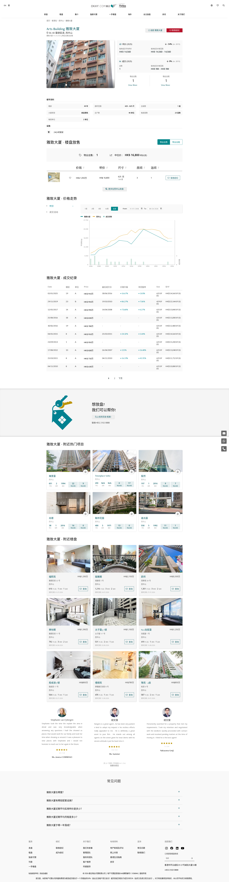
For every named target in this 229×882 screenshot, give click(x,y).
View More (132, 85)
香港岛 (54, 21)
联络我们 (141, 852)
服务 (30, 841)
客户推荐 (87, 862)
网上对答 (114, 852)
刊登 (30, 862)
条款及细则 (43, 873)
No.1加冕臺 (146, 629)
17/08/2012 (53, 350)
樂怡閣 (52, 629)
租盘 (30, 852)
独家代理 (32, 857)
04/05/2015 (53, 334)
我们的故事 (88, 848)
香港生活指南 (116, 857)
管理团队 (87, 852)
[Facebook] (172, 848)
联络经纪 (176, 30)
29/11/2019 (53, 301)
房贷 (112, 862)
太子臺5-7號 (101, 629)
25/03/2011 (53, 358)
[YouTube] (182, 848)
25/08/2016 (53, 317)
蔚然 (143, 576)
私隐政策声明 (33, 873)
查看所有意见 (114, 765)
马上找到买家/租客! (103, 417)
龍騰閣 (98, 576)
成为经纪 (59, 852)
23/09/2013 (53, 342)
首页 (48, 21)
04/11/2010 (53, 366)
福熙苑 (52, 576)
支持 (139, 841)
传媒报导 (87, 866)
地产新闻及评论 (117, 848)
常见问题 (141, 848)
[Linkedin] (177, 848)
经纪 (58, 841)
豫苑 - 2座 (146, 682)
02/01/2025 (53, 293)
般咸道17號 (54, 682)
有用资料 (114, 841)
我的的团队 (88, 857)
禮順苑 (98, 682)
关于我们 (87, 841)
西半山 (61, 21)
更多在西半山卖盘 (116, 189)
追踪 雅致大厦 (156, 30)
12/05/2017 (53, 309)
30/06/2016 (53, 326)
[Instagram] (166, 848)
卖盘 (30, 848)
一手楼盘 (32, 866)
